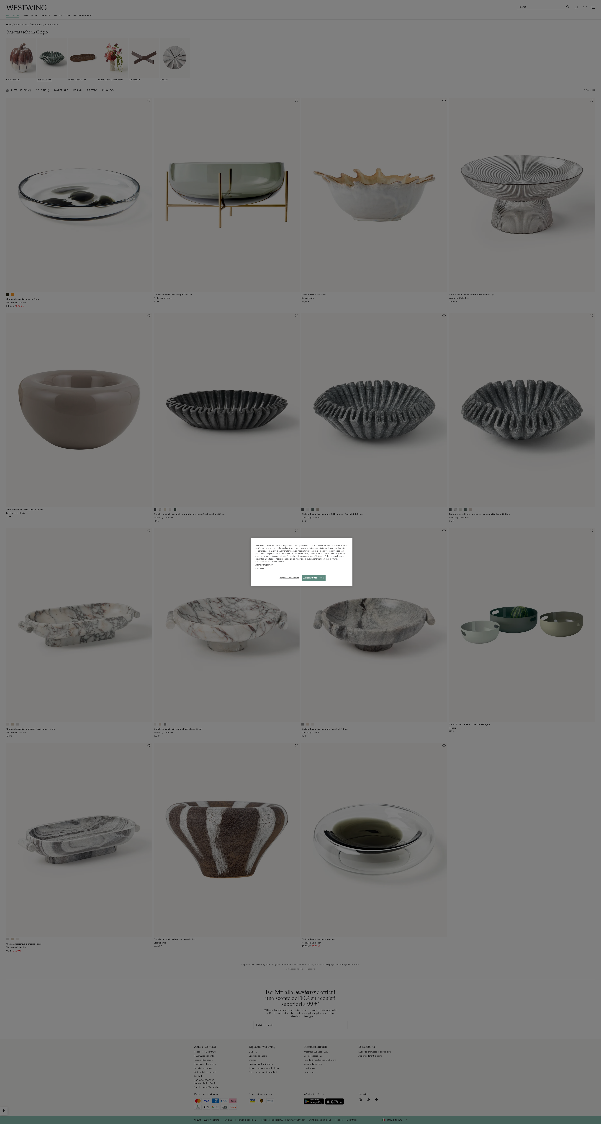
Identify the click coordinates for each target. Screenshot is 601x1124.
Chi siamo (259, 569)
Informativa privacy (263, 565)
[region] (301, 562)
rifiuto (334, 559)
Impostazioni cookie (289, 577)
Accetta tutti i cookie (313, 578)
